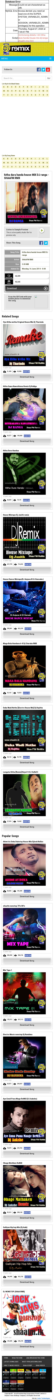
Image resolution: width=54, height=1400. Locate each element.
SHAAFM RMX (27, 259)
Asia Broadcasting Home (35, 1358)
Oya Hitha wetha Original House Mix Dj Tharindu (23, 322)
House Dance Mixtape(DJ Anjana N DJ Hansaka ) (23, 579)
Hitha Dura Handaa (11, 450)
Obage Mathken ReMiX (12, 1163)
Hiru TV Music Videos (11, 1365)
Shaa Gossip (27, 1365)
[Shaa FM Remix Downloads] (16, 48)
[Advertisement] (27, 126)
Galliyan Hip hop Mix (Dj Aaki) (15, 1227)
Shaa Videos (40, 1365)
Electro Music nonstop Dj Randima (17, 1034)
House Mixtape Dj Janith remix (16, 515)
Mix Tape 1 (7, 970)
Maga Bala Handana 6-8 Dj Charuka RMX (20, 643)
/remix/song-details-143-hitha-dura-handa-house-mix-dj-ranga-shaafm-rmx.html (33, 37)
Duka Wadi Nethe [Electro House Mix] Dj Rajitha (23, 708)
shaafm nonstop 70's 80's (14, 906)
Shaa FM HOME (17, 1358)
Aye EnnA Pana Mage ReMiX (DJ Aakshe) (20, 1099)
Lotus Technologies (43, 1398)
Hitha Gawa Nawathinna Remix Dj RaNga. (20, 386)
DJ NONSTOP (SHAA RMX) (14, 1291)
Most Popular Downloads (32, 1362)
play (41, 230)
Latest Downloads (11, 1362)
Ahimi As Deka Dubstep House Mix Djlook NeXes (23, 841)
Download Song (27, 376)
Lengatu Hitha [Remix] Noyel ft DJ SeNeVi (20, 772)
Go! (48, 78)
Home (6, 1358)
